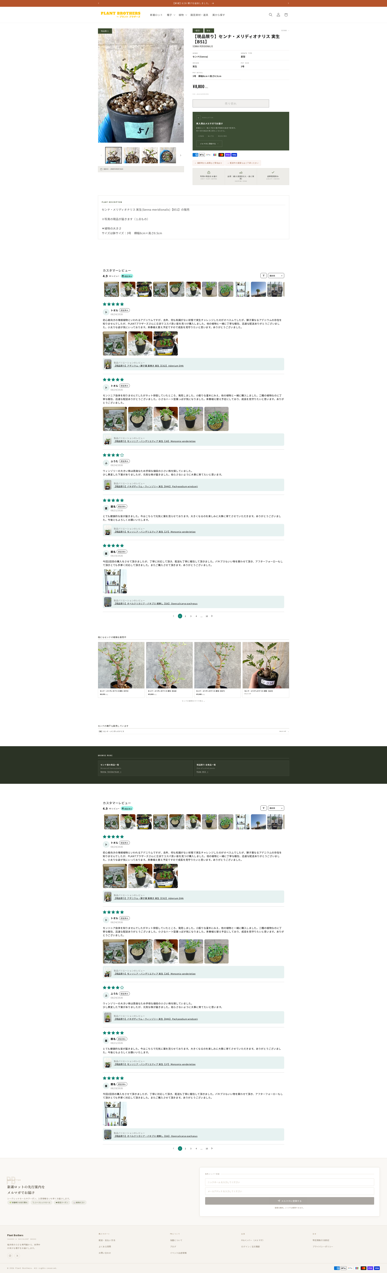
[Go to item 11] (274, 289)
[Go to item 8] (225, 289)
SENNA (285, 30)
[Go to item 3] (144, 289)
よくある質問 (105, 1246)
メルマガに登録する (209, 144)
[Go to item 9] (242, 289)
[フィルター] (263, 275)
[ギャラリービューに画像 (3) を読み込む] (150, 155)
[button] (171, 14)
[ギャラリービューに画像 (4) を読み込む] (168, 155)
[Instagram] (10, 1255)
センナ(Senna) (200, 56)
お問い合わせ (105, 1252)
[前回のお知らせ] (98, 3)
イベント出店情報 (178, 1252)
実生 (209, 30)
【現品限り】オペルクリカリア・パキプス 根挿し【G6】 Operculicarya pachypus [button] (156, 603)
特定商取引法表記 (321, 1240)
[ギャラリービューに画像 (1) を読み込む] (113, 155)
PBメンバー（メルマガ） (253, 1240)
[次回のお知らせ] (288, 3)
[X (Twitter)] (17, 1255)
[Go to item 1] (111, 289)
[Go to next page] (212, 616)
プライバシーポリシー (323, 1246)
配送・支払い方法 (107, 1240)
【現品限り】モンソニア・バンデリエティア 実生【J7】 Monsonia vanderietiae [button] (155, 531)
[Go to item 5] (176, 289)
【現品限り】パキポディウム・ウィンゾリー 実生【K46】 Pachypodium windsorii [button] (156, 486)
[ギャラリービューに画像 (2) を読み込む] (132, 155)
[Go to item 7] (209, 289)
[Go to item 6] (193, 289)
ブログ (173, 1246)
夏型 (243, 56)
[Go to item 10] (258, 289)
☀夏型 (198, 30)
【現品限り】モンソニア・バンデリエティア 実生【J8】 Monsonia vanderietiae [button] (155, 441)
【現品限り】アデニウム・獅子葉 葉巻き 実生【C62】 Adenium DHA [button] (149, 365)
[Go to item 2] (127, 289)
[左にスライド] (101, 155)
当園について (176, 1240)
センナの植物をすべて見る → (193, 701)
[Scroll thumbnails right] (280, 289)
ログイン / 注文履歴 (250, 1246)
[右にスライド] (180, 155)
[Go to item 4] (160, 289)
